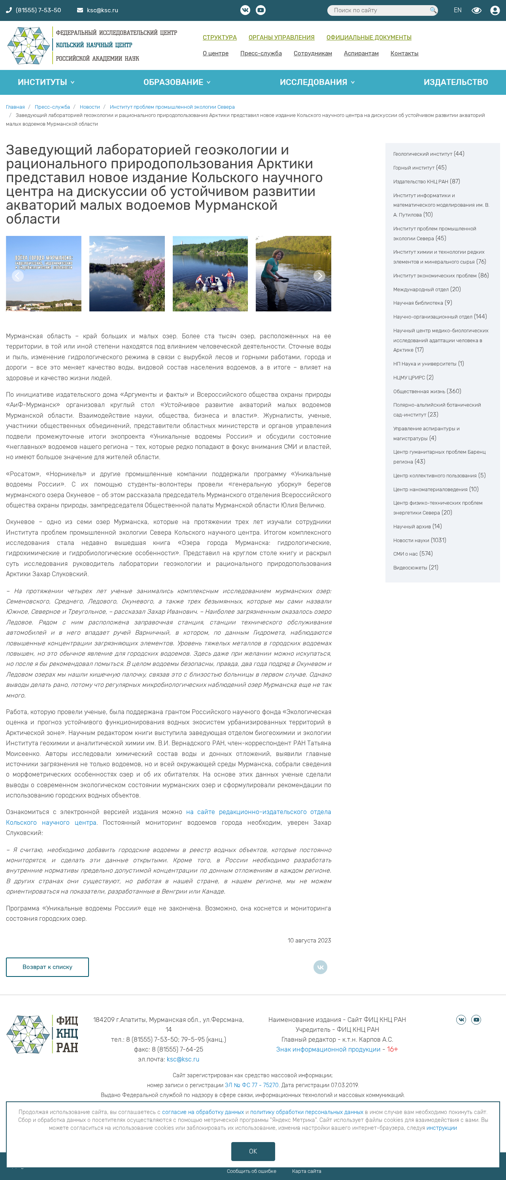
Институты (42, 82)
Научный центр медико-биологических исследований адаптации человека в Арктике (441, 340)
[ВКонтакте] (320, 967)
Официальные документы (369, 37)
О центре (215, 53)
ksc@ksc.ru (183, 1059)
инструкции (442, 1128)
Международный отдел (421, 289)
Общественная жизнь (419, 391)
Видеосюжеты (410, 568)
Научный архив (412, 527)
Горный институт (413, 168)
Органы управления (282, 37)
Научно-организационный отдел (432, 317)
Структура (220, 37)
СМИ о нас (405, 554)
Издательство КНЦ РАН (420, 182)
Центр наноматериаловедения (430, 489)
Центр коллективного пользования (435, 476)
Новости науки (411, 540)
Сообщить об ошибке (251, 1171)
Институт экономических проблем (435, 276)
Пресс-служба (261, 53)
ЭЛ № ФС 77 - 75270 (252, 1085)
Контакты (405, 53)
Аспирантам (361, 53)
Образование (173, 82)
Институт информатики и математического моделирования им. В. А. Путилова (441, 205)
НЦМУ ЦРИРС (409, 378)
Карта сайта (306, 1171)
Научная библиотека (418, 303)
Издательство (456, 82)
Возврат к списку (47, 967)
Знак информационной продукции (328, 1049)
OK (253, 1151)
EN (458, 10)
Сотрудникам (313, 53)
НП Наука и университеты (425, 364)
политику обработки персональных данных (306, 1112)
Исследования (313, 82)
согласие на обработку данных (203, 1112)
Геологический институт (422, 154)
